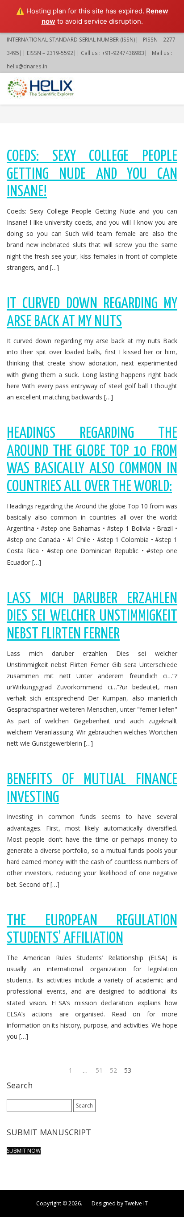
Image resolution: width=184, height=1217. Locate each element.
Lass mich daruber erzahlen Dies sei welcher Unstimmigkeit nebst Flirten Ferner (92, 617)
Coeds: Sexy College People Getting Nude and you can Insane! (92, 174)
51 (99, 1070)
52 (113, 1070)
